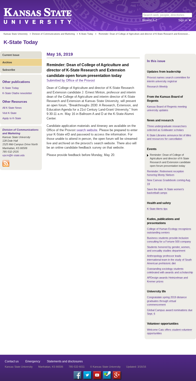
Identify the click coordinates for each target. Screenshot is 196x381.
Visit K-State (9, 113)
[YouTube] (97, 375)
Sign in (182, 20)
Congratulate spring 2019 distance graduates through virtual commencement (167, 301)
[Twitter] (87, 375)
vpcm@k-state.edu (13, 155)
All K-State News (12, 107)
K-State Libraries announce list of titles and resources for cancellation (169, 137)
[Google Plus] (116, 375)
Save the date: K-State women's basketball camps (165, 191)
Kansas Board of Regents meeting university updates (167, 108)
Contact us (12, 361)
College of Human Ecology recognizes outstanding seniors (169, 230)
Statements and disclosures (65, 361)
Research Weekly (157, 86)
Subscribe (8, 69)
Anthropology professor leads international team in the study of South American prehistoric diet (169, 259)
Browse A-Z (149, 20)
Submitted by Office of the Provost (71, 80)
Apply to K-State (11, 118)
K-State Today (86, 34)
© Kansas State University (105, 366)
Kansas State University (43, 15)
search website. (87, 130)
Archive (7, 62)
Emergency (32, 361)
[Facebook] (77, 375)
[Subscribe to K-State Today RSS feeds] (5, 165)
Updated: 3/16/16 (136, 366)
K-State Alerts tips (157, 208)
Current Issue (10, 55)
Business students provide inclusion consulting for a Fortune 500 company (169, 239)
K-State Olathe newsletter (17, 93)
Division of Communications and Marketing (53, 34)
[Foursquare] (107, 375)
